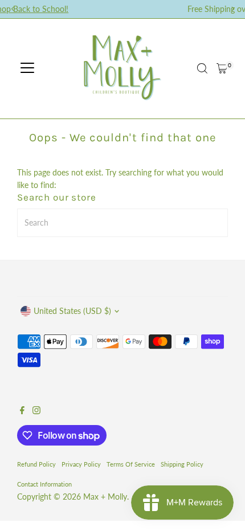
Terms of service (131, 464)
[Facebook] (22, 411)
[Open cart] (222, 68)
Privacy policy (81, 464)
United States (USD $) (72, 311)
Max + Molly (105, 496)
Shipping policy (182, 464)
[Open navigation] (27, 68)
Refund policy (36, 464)
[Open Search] (202, 68)
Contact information (44, 484)
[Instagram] (36, 411)
